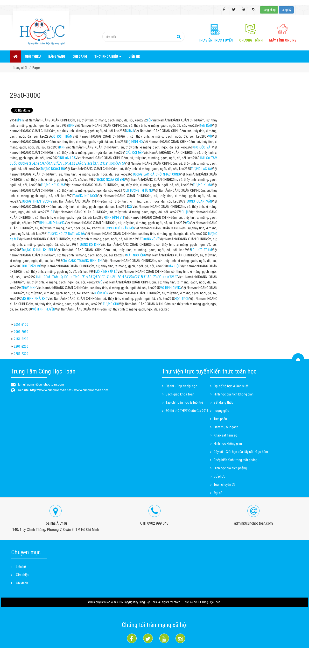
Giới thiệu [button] (33, 56)
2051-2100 (21, 324)
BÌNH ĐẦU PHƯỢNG (52, 223)
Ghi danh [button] (80, 56)
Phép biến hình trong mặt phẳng (235, 460)
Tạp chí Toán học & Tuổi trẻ (184, 402)
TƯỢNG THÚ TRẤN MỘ (119, 228)
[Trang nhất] (15, 56)
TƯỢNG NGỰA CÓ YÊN (110, 180)
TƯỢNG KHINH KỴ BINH (38, 250)
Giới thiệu (22, 575)
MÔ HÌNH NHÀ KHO (34, 299)
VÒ (210, 136)
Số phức (219, 476)
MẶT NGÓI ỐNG (136, 255)
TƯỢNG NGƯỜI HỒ (53, 169)
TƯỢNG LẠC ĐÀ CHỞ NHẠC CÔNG (156, 174)
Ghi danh (22, 583)
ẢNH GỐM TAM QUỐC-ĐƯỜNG (106, 277)
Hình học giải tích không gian (233, 394)
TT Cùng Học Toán (209, 602)
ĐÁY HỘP (174, 266)
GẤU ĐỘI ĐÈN (134, 153)
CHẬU (130, 131)
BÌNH (19, 120)
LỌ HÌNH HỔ (135, 142)
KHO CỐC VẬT (202, 147)
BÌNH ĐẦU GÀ (67, 158)
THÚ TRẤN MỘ (31, 266)
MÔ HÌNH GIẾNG (170, 288)
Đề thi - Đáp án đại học (181, 386)
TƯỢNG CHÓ (111, 304)
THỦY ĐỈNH (28, 288)
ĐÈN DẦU (206, 125)
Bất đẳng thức (223, 402)
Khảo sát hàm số (225, 435)
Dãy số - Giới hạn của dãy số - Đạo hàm (241, 452)
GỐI (130, 207)
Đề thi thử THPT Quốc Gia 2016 (187, 411)
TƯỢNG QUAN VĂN (198, 201)
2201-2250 (21, 346)
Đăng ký (286, 10)
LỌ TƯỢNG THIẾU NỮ (139, 190)
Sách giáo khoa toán (180, 394)
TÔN (149, 120)
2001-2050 (21, 332)
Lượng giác (221, 411)
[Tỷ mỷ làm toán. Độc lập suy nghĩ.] (41, 28)
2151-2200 (21, 339)
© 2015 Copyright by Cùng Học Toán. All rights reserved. (147, 602)
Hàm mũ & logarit (226, 427)
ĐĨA (51, 212)
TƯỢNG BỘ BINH (89, 245)
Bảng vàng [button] (56, 56)
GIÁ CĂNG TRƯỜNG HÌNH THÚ (82, 261)
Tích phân (220, 419)
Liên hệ (21, 566)
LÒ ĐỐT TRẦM (62, 136)
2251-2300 (21, 354)
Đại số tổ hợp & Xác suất (231, 386)
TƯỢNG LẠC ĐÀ (201, 169)
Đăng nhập (269, 10)
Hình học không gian (228, 443)
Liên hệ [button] (134, 56)
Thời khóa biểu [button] (106, 56)
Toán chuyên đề (224, 484)
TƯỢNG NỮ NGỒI (85, 196)
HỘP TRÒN (182, 299)
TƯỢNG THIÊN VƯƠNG (36, 201)
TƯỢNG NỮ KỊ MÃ (53, 185)
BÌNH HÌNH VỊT (115, 217)
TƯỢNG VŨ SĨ (150, 239)
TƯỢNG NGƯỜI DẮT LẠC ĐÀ (66, 234)
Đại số (218, 493)
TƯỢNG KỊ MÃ (202, 185)
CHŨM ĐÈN (101, 293)
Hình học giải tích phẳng (230, 468)
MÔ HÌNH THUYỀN (43, 309)
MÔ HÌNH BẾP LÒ (106, 272)
